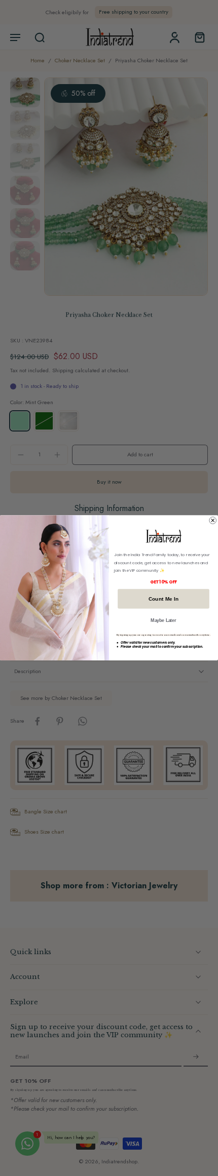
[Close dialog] (212, 520)
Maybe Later (163, 620)
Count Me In (164, 599)
